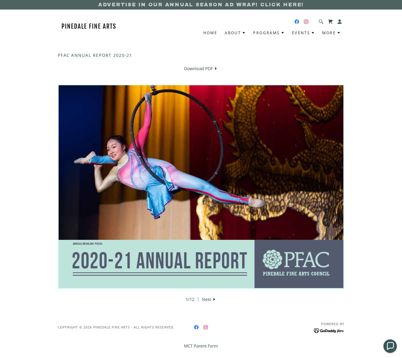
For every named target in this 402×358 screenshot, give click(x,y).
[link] (93, 27)
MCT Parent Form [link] (201, 346)
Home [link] (210, 32)
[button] (330, 21)
